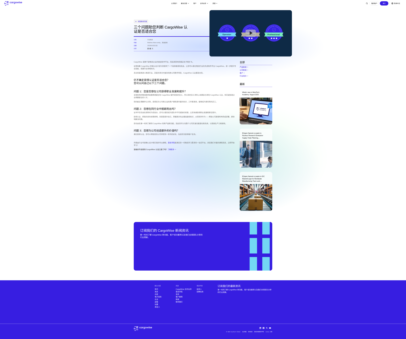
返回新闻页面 (142, 21)
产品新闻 (243, 67)
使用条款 (250, 331)
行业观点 (243, 76)
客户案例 (179, 297)
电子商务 (158, 297)
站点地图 (244, 331)
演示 (384, 3)
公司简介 (174, 3)
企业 (156, 299)
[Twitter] (267, 327)
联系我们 (179, 302)
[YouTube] (270, 327)
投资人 (199, 289)
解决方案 (184, 3)
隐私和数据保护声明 (259, 331)
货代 (156, 289)
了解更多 (171, 149)
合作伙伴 (203, 3)
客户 (194, 3)
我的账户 (374, 3)
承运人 (157, 307)
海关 (156, 292)
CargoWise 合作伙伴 (184, 289)
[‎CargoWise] (13, 3)
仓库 (156, 294)
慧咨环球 (200, 286)
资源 (214, 3)
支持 (177, 294)
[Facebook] (150, 48)
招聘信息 (200, 292)
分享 (135, 48)
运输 (156, 302)
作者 (135, 42)
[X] (152, 48)
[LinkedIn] (148, 48)
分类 (135, 39)
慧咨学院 (171, 143)
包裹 (156, 304)
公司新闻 (243, 70)
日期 (135, 45)
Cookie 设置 (269, 331)
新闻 (177, 299)
